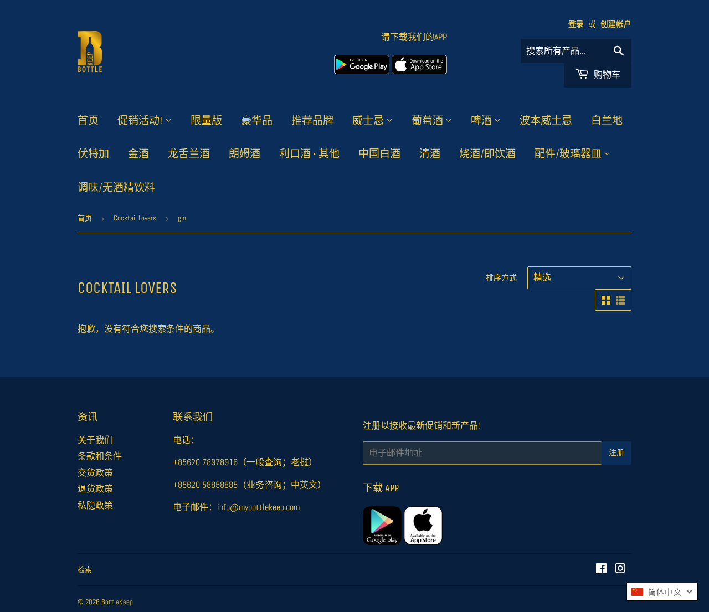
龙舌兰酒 (189, 154)
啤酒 (482, 121)
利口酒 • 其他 (309, 154)
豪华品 (257, 121)
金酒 (138, 154)
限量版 (206, 121)
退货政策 (95, 489)
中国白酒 (379, 154)
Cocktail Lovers (135, 218)
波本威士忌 (546, 121)
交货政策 (95, 473)
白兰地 (607, 121)
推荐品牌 (312, 121)
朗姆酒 (244, 154)
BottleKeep (117, 601)
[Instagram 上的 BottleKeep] (620, 569)
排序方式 (501, 277)
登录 (576, 24)
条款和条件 (100, 456)
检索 (85, 569)
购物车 (606, 74)
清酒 (429, 154)
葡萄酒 (428, 121)
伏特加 (93, 154)
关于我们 (95, 440)
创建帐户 (615, 24)
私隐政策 (95, 505)
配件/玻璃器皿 (569, 154)
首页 (88, 121)
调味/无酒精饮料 (116, 188)
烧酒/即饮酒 (487, 154)
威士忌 (369, 121)
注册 (616, 452)
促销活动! (141, 121)
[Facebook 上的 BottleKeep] (601, 569)
